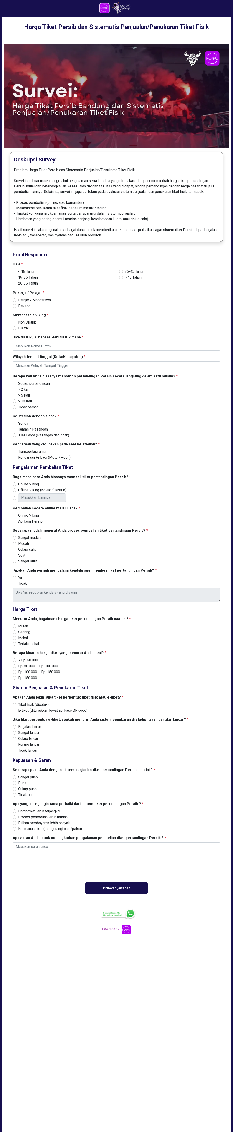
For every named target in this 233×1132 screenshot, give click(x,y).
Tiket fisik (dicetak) (33, 704)
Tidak (22, 583)
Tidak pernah (28, 407)
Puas (22, 783)
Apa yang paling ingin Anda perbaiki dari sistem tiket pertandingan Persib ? (78, 804)
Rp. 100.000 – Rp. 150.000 (39, 672)
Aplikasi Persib (30, 521)
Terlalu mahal (28, 644)
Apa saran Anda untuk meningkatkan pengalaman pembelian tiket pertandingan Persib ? (89, 838)
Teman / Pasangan (33, 429)
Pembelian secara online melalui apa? (46, 508)
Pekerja (24, 306)
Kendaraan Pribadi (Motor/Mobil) (44, 457)
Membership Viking (30, 315)
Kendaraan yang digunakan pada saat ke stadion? (56, 444)
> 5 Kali (24, 395)
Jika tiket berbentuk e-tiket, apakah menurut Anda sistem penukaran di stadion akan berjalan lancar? (100, 719)
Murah (23, 626)
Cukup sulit (27, 549)
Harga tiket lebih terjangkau (39, 811)
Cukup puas (27, 789)
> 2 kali (23, 389)
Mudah (23, 543)
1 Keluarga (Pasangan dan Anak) (43, 435)
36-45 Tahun (134, 271)
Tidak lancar (27, 750)
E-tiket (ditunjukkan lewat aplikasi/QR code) (52, 710)
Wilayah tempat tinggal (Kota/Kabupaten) (49, 357)
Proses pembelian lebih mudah (43, 817)
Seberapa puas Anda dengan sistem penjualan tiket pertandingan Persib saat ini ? (84, 770)
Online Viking (28, 484)
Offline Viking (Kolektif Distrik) (42, 490)
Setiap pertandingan (34, 383)
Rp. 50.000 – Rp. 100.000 (38, 666)
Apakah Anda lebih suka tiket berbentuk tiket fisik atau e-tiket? (68, 697)
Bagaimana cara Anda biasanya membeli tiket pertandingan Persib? (72, 477)
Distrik (23, 328)
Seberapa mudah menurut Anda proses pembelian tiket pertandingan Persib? (80, 530)
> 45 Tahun (133, 277)
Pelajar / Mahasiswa (34, 300)
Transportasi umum (33, 451)
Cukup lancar (28, 738)
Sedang (24, 632)
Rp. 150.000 (27, 678)
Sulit (21, 555)
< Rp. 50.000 (28, 660)
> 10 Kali (25, 401)
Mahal (23, 638)
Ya (20, 577)
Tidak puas (26, 795)
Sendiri (23, 423)
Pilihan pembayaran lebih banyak (44, 823)
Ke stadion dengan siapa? (36, 416)
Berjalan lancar (29, 727)
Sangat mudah (29, 538)
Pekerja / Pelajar (28, 293)
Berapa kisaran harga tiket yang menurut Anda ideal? (59, 653)
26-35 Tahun (28, 283)
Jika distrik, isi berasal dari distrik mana (48, 337)
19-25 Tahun (28, 277)
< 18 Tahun (26, 271)
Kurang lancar (28, 744)
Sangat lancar (28, 732)
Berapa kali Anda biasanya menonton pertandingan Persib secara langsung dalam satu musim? (95, 376)
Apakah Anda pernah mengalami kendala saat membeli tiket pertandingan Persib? (85, 570)
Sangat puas (28, 777)
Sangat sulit (27, 561)
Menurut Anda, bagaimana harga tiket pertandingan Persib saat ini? (72, 619)
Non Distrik (27, 322)
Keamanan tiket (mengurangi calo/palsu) (50, 829)
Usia (18, 264)
